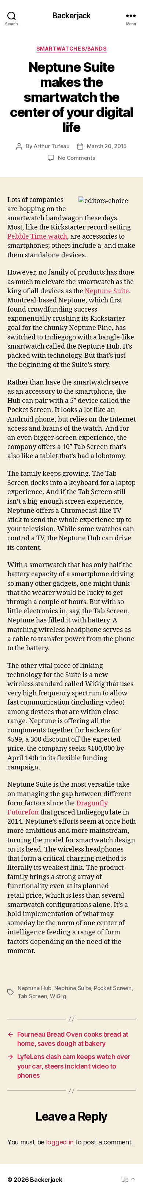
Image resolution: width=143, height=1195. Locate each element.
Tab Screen (32, 996)
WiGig (58, 996)
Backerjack (71, 15)
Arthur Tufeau (52, 146)
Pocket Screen (113, 988)
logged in (60, 1142)
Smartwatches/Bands (71, 48)
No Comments (76, 157)
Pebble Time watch (37, 236)
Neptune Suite (107, 291)
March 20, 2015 (107, 146)
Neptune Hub (34, 988)
